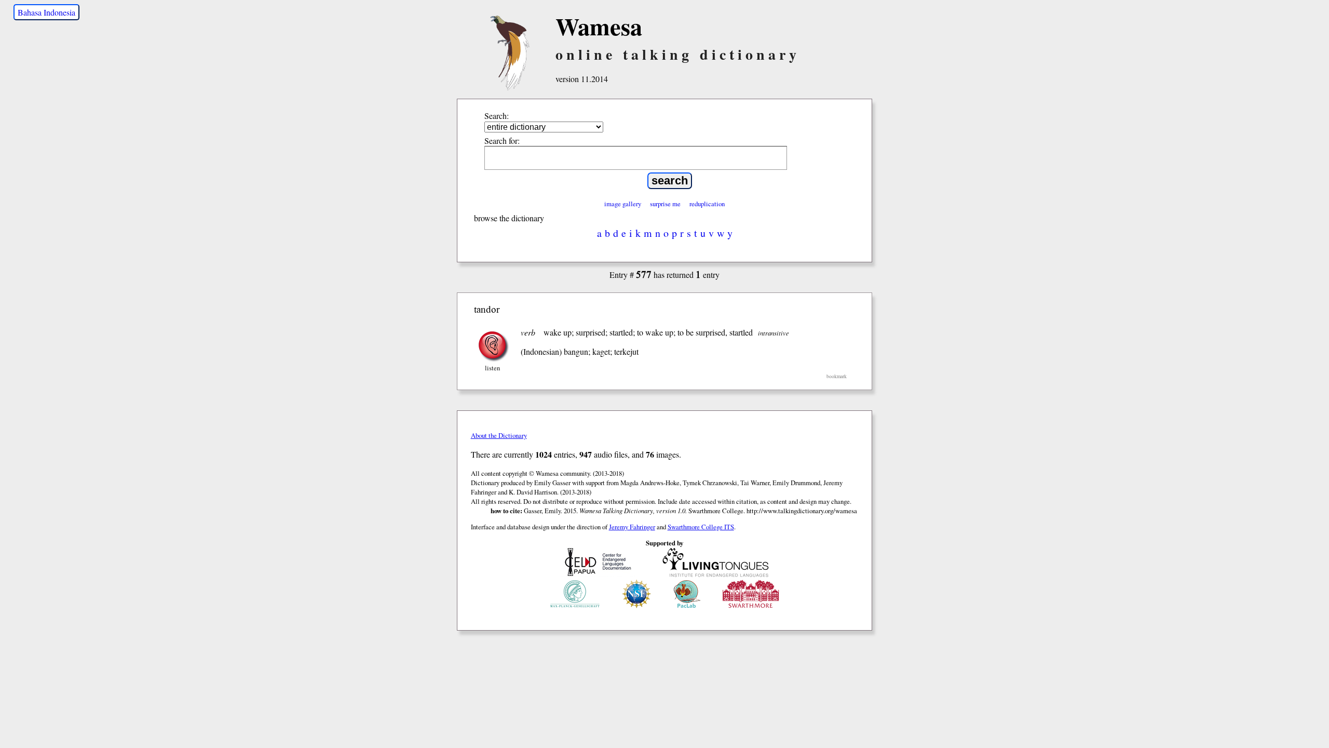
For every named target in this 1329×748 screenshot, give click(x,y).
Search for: (502, 140)
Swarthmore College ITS (701, 526)
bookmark (836, 376)
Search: (496, 115)
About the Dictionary (499, 435)
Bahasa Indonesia (46, 12)
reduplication (707, 203)
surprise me (665, 203)
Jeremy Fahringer (632, 526)
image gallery (622, 203)
